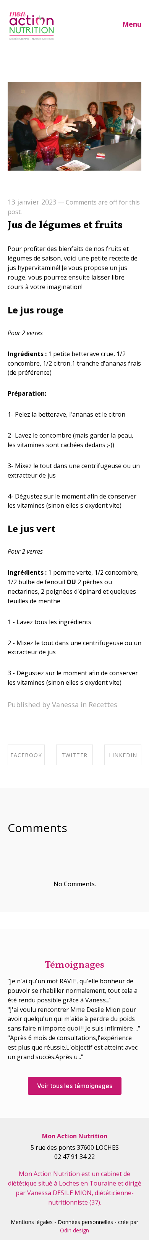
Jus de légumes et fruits (65, 225)
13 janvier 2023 (32, 201)
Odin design (74, 1230)
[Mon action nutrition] (31, 26)
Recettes (103, 704)
